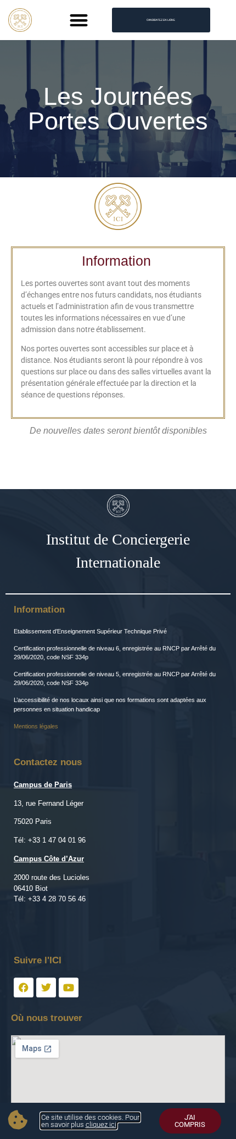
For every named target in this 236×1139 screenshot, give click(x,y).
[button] (79, 20)
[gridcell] (118, 931)
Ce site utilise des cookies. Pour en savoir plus (90, 1121)
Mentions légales (36, 726)
